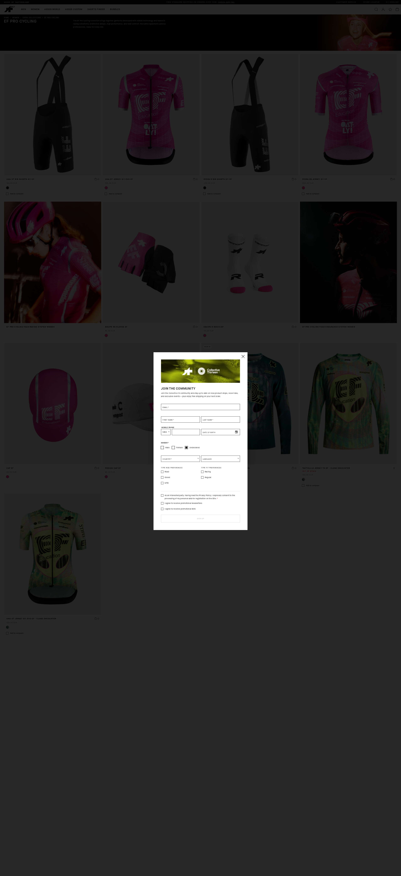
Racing (208, 471)
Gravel (167, 477)
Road (167, 471)
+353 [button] (164, 432)
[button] (180, 458)
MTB (167, 483)
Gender (165, 442)
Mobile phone (167, 427)
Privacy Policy (205, 495)
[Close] (243, 356)
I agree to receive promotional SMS (180, 509)
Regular (208, 477)
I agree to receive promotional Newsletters (183, 503)
